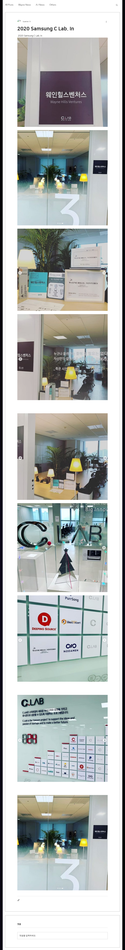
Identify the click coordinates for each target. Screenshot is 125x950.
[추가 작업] (106, 21)
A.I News (40, 4)
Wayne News (24, 4)
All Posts (9, 4)
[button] (117, 5)
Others (52, 4)
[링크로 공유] (18, 900)
